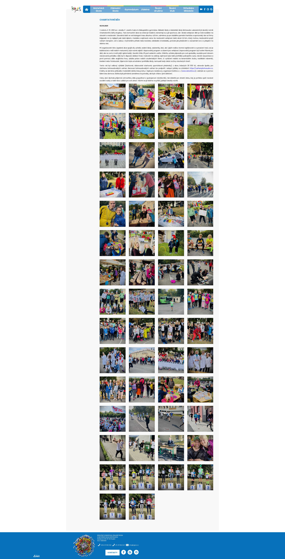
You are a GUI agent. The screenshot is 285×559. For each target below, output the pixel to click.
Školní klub (172, 9)
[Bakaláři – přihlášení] (208, 9)
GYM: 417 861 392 (106, 545)
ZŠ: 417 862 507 (120, 545)
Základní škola (115, 9)
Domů (86, 9)
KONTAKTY (112, 552)
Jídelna (145, 9)
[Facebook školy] (205, 9)
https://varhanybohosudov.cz (201, 68)
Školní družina (158, 9)
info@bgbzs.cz (134, 545)
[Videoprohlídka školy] (201, 9)
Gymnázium (132, 9)
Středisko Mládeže (188, 9)
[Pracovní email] (211, 9)
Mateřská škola (98, 9)
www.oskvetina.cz (189, 71)
